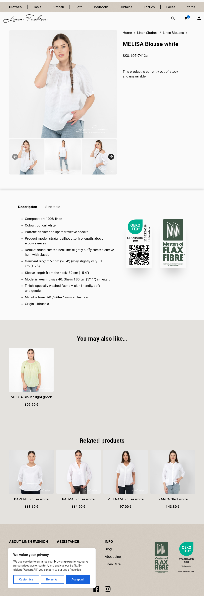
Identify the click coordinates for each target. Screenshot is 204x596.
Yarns (191, 7)
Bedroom (101, 7)
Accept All (78, 579)
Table (37, 7)
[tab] (27, 206)
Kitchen (58, 7)
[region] (52, 568)
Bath (79, 7)
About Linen (114, 557)
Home (127, 33)
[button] (186, 18)
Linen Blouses (173, 33)
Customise (26, 579)
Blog (108, 549)
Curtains (126, 7)
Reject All (52, 579)
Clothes (15, 7)
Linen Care (113, 564)
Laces (170, 7)
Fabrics (149, 7)
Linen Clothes (147, 33)
